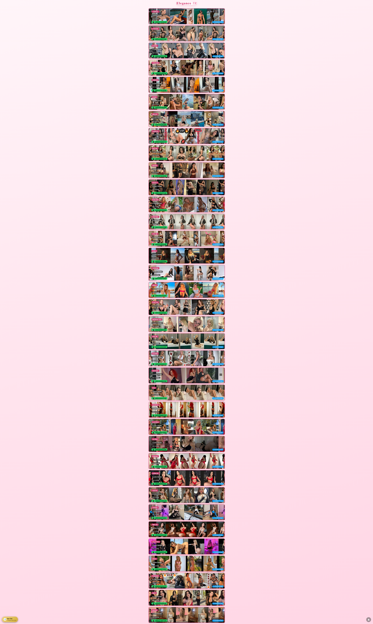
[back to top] (368, 619)
